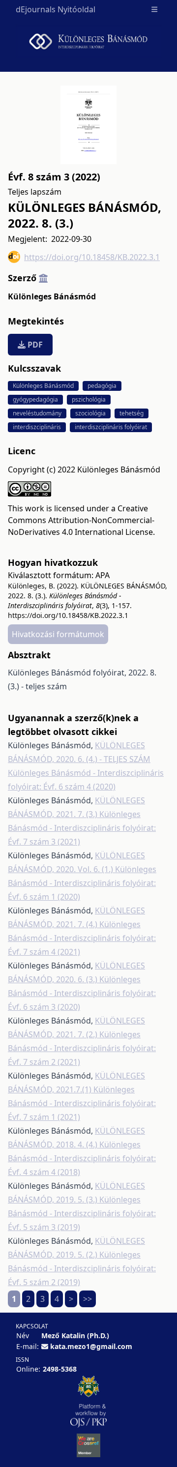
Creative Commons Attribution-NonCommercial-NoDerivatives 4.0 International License (81, 520)
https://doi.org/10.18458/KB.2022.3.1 (92, 257)
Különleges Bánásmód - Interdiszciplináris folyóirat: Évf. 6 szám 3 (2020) (82, 993)
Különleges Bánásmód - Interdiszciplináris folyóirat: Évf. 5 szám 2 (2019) (82, 1268)
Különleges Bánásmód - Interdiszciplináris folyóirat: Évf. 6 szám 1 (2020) (82, 883)
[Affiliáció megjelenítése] (43, 278)
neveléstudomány (37, 413)
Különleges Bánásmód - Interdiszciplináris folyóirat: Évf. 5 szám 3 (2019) (82, 1213)
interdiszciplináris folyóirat (111, 427)
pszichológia (89, 399)
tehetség (131, 413)
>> (87, 1298)
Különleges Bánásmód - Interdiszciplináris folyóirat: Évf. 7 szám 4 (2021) (82, 938)
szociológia (90, 413)
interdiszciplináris (37, 427)
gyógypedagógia (35, 399)
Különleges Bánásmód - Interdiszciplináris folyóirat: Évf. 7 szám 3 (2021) (82, 828)
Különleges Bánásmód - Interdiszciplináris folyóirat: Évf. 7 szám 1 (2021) (82, 1103)
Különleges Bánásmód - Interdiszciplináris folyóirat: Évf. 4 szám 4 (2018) (82, 1158)
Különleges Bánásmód (52, 296)
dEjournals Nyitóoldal (55, 9)
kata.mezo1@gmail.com (91, 1346)
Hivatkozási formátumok (58, 634)
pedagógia (102, 385)
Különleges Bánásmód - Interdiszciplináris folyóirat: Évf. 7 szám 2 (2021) (82, 1048)
